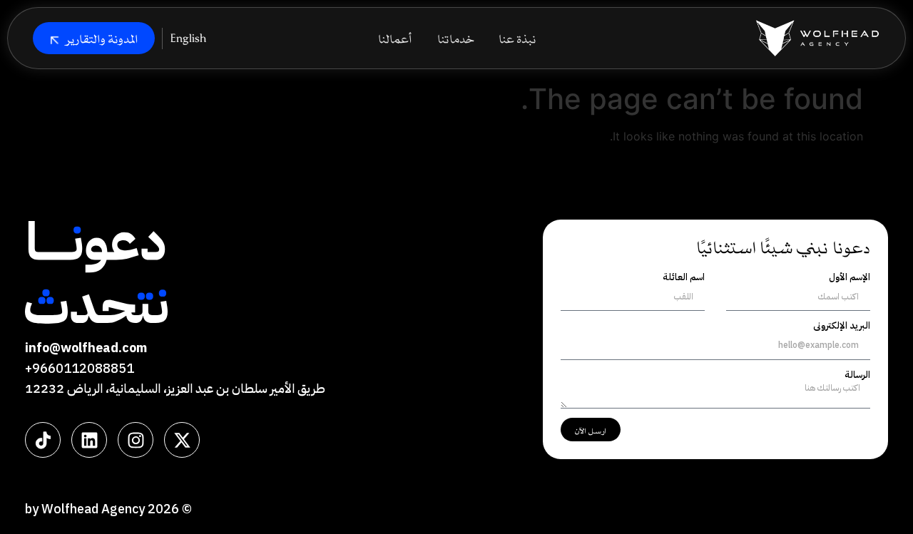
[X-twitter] (182, 440)
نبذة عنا (517, 38)
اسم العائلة (684, 277)
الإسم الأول (849, 277)
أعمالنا (395, 38)
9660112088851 (83, 368)
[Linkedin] (89, 440)
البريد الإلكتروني (841, 326)
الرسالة (857, 375)
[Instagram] (135, 440)
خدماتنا (455, 38)
